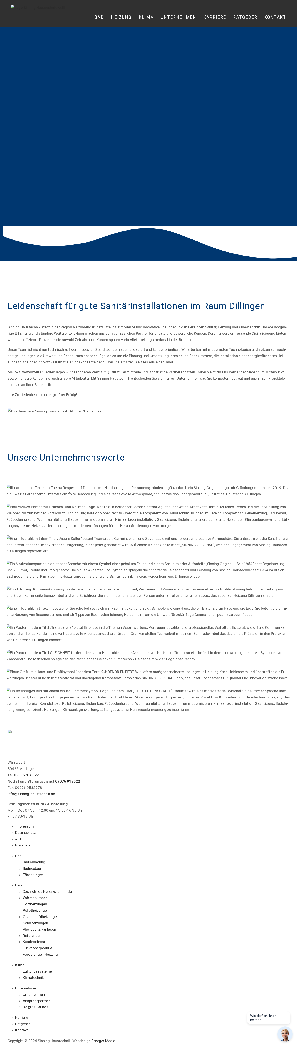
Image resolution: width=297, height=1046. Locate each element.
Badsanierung (34, 862)
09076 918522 (26, 775)
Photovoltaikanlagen (39, 929)
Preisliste (22, 845)
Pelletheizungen (36, 910)
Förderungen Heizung (40, 954)
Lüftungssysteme (37, 971)
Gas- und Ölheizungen (41, 917)
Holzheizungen (35, 904)
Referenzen (32, 935)
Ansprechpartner (36, 1001)
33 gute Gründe (35, 1007)
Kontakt (275, 17)
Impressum (24, 826)
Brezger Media (103, 1041)
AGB (18, 839)
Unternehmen (34, 994)
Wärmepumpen (35, 898)
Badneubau (32, 868)
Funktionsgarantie (37, 948)
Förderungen (33, 875)
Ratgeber (245, 17)
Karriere (214, 17)
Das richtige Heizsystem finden (48, 891)
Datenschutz (25, 832)
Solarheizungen (35, 923)
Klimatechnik (33, 977)
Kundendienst (34, 942)
